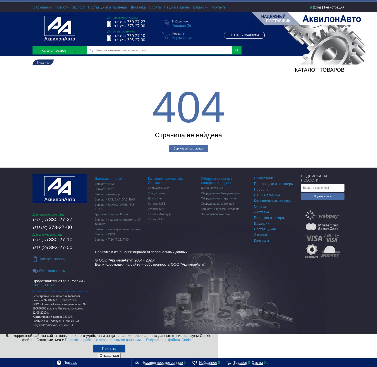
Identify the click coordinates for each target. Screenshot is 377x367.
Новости (62, 7)
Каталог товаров (54, 50)
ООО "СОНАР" (45, 285)
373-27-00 (52, 227)
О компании (42, 7)
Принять (109, 349)
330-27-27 (52, 219)
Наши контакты (244, 35)
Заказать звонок (52, 259)
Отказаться (109, 355)
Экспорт (78, 7)
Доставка (138, 7)
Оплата (155, 7)
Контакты (218, 7)
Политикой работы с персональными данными (103, 340)
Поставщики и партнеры (108, 7)
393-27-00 (52, 247)
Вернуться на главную (189, 148)
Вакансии (200, 7)
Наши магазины (177, 7)
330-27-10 (52, 239)
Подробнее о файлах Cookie (169, 340)
